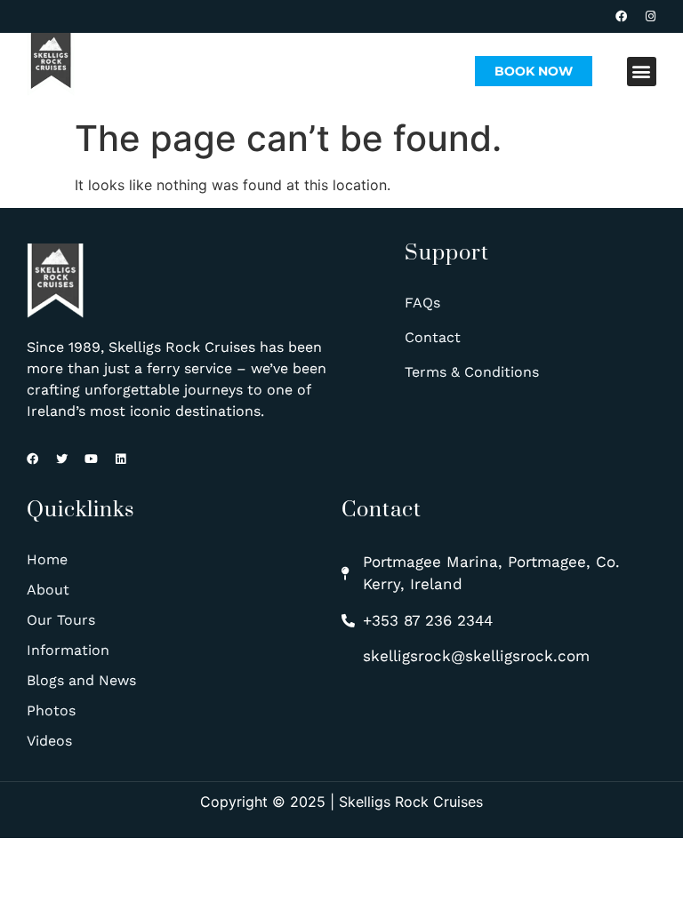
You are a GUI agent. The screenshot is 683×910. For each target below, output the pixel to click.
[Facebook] (621, 16)
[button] (641, 71)
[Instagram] (650, 16)
